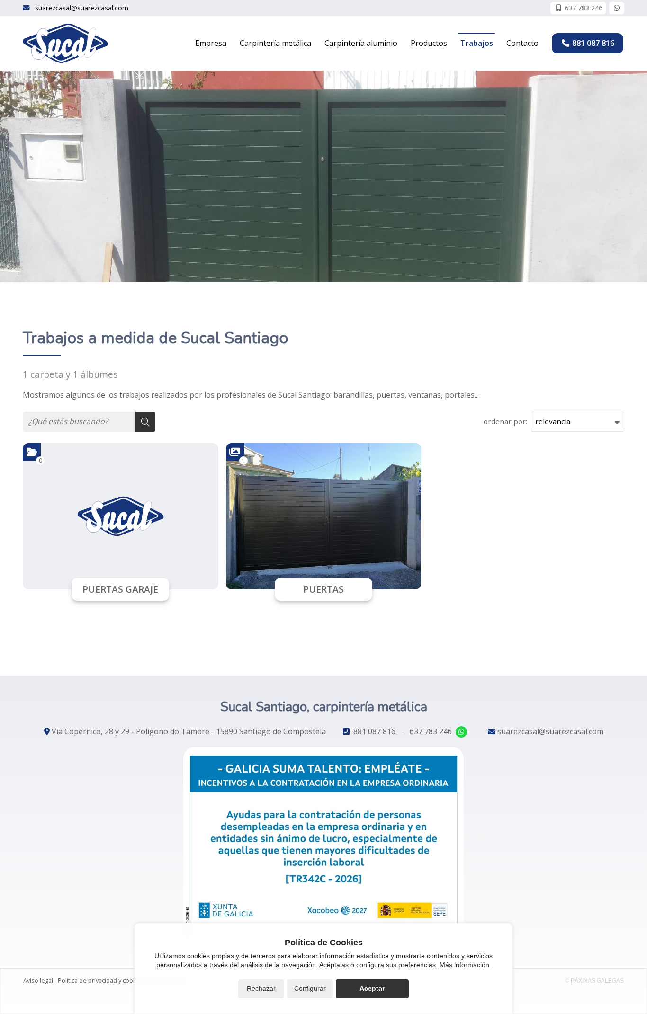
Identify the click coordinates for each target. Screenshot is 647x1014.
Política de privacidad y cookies (101, 980)
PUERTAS (323, 589)
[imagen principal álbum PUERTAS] (324, 516)
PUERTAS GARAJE (120, 589)
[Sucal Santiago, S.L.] (65, 43)
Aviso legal (38, 980)
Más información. (465, 965)
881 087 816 (374, 731)
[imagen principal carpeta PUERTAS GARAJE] (120, 516)
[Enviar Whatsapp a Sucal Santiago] (616, 8)
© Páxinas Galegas (594, 981)
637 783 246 (431, 731)
